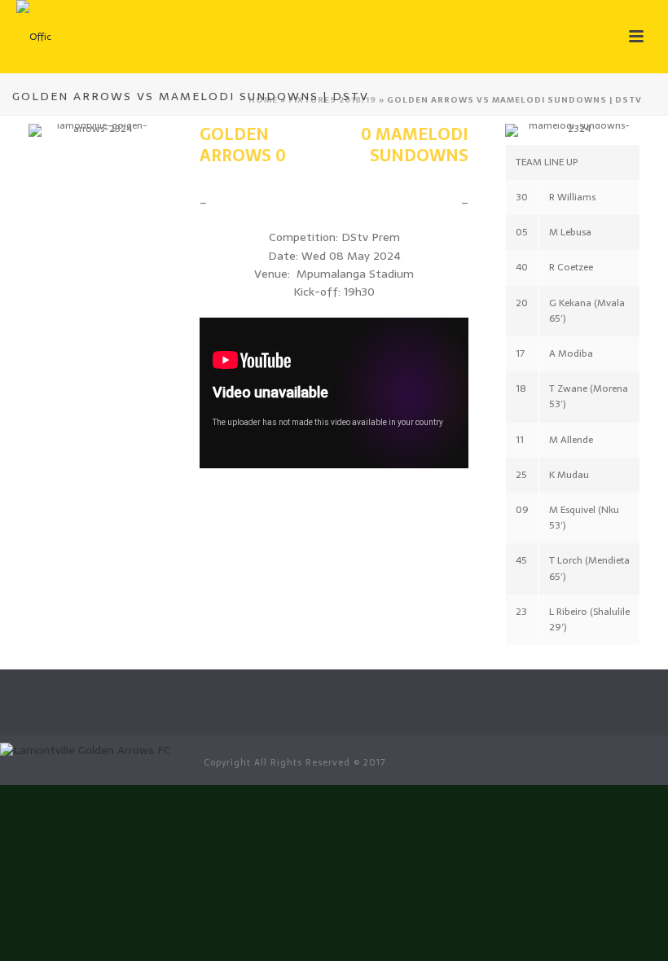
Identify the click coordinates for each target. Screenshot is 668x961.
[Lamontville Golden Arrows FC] (85, 749)
